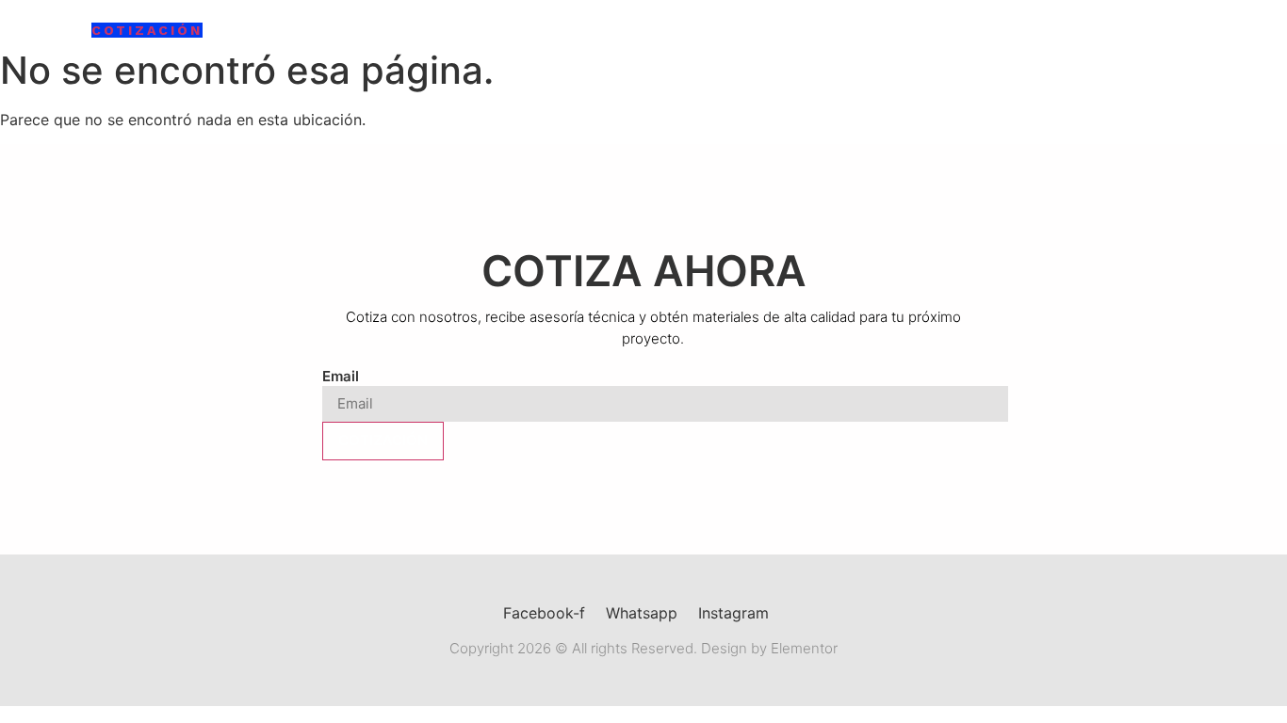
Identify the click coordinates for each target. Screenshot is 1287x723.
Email (340, 376)
